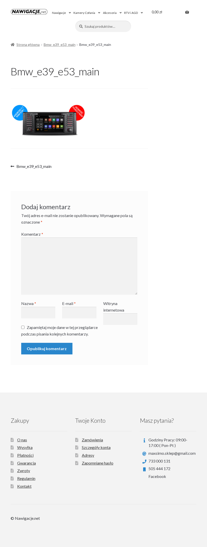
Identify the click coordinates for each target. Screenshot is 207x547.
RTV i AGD (131, 13)
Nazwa (28, 303)
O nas (22, 439)
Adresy (88, 455)
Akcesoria (110, 13)
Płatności (25, 455)
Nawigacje (59, 13)
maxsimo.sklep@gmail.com (172, 453)
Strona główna (28, 44)
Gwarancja (26, 463)
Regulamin (26, 478)
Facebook (157, 476)
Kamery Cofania (84, 13)
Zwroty (23, 470)
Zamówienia (92, 439)
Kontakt (24, 486)
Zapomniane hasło (97, 463)
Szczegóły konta (96, 447)
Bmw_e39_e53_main (59, 44)
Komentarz (32, 234)
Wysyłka (25, 447)
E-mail (69, 303)
